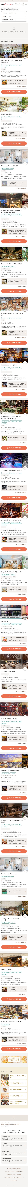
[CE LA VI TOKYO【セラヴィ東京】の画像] (14, 761)
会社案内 (9, 1168)
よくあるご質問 (14, 1180)
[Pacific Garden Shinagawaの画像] (14, 864)
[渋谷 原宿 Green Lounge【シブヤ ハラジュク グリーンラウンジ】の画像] (14, 407)
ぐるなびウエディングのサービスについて (14, 1177)
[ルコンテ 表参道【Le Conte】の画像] (14, 709)
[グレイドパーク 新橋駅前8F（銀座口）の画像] (14, 460)
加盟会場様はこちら (11, 1174)
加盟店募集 (18, 1174)
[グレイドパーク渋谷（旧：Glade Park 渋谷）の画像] (14, 304)
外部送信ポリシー (19, 1171)
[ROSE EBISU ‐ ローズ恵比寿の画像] (14, 355)
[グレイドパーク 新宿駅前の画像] (14, 661)
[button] (14, 1138)
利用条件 (19, 1168)
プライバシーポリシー (9, 1171)
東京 (18, 1124)
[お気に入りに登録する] (25, 58)
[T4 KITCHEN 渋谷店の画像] (14, 960)
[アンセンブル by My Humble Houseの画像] (14, 510)
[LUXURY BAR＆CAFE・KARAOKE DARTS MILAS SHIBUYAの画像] (14, 200)
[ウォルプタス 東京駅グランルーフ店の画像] (14, 1012)
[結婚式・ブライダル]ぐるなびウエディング (10, 1122)
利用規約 (14, 1168)
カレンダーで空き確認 (15, 91)
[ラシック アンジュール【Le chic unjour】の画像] (14, 908)
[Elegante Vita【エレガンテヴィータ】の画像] (14, 562)
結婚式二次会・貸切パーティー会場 (8, 1124)
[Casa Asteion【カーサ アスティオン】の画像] (14, 254)
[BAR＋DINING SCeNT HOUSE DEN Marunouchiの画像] (14, 51)
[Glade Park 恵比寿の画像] (14, 104)
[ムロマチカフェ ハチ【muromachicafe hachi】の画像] (14, 810)
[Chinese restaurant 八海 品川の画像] (14, 156)
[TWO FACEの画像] (14, 612)
